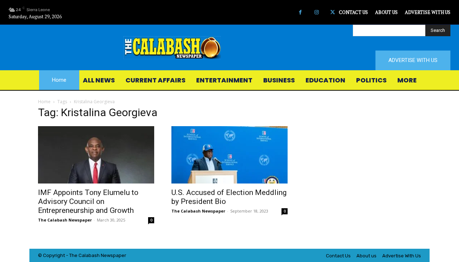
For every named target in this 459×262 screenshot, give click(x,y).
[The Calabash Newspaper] (229, 47)
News (107, 255)
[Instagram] (316, 12)
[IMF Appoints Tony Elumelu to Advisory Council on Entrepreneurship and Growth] (96, 155)
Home (44, 102)
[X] (332, 12)
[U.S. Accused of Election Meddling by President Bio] (229, 155)
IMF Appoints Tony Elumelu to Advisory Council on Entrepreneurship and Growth (88, 201)
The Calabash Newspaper (65, 220)
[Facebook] (300, 12)
